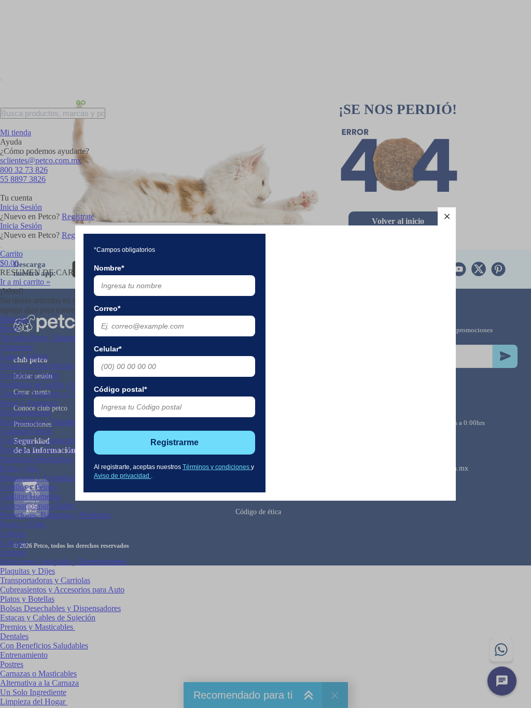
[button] (447, 216)
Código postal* (120, 389)
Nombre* (109, 268)
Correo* (107, 308)
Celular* (107, 349)
